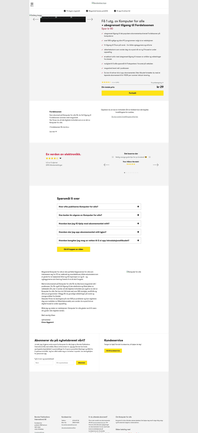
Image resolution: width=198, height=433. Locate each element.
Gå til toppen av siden (73, 249)
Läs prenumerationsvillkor (69, 428)
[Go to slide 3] (78, 19)
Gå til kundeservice (113, 351)
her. (45, 354)
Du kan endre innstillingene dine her (125, 117)
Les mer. (72, 347)
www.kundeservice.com (99, 422)
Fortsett (132, 93)
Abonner (81, 363)
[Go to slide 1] (47, 19)
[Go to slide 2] (63, 19)
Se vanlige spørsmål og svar (69, 425)
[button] (90, 19)
